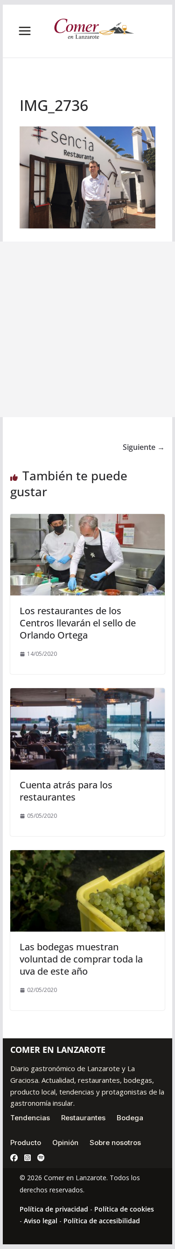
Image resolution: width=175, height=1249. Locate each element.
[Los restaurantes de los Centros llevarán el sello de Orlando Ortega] (87, 520)
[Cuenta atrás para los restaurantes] (87, 695)
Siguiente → (144, 447)
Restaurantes (83, 1117)
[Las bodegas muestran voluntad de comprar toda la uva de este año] (87, 857)
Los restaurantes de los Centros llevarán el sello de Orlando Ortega (78, 622)
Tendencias (30, 1117)
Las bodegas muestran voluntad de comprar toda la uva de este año (81, 958)
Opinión (65, 1142)
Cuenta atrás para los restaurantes (66, 791)
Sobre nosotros (115, 1142)
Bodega (130, 1117)
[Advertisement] (87, 329)
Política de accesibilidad (101, 1220)
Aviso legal (40, 1220)
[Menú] (25, 31)
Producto (25, 1142)
